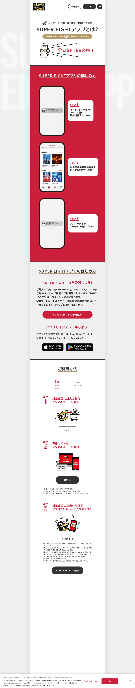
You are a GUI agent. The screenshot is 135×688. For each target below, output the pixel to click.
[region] (67, 681)
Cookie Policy (48, 685)
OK (110, 681)
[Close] (131, 680)
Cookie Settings (91, 681)
